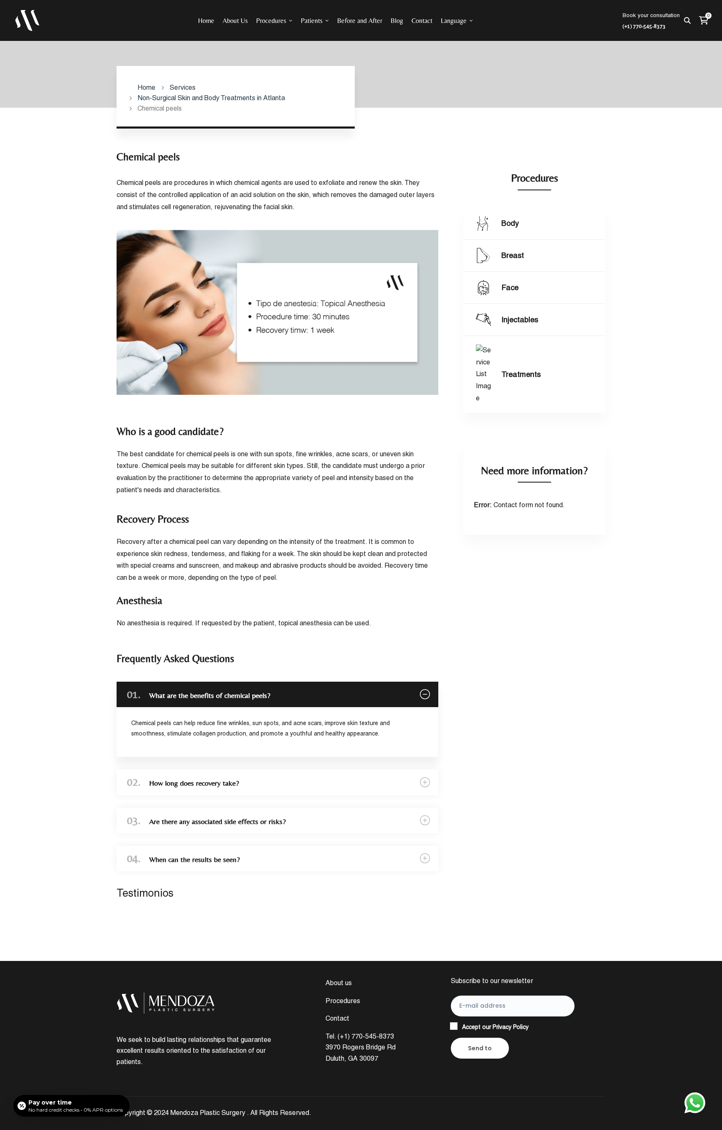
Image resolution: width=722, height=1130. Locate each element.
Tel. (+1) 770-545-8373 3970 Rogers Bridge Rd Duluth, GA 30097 (360, 1047)
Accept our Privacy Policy (495, 1027)
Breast (512, 255)
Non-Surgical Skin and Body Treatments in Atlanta (211, 98)
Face (510, 287)
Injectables (519, 319)
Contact (337, 1018)
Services (183, 87)
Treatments (521, 374)
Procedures (342, 1001)
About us (338, 983)
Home (146, 87)
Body (510, 223)
